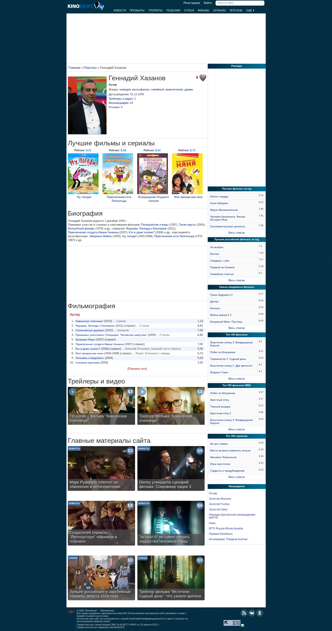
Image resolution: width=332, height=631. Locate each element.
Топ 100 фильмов (236, 334)
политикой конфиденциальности (147, 618)
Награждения (237, 486)
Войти (208, 2)
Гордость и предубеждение (227, 470)
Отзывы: (115, 107)
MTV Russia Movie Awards (226, 528)
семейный (157, 89)
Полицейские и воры (154, 224)
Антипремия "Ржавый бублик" (228, 539)
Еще (249, 10)
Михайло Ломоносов (223, 457)
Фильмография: (121, 102)
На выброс (217, 247)
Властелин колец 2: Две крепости (231, 365)
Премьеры (137, 10)
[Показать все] (137, 368)
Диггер (214, 301)
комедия (125, 89)
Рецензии (173, 10)
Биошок (215, 308)
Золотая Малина (220, 498)
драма (188, 89)
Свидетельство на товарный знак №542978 (100, 627)
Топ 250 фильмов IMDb (236, 385)
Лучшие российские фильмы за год (236, 239)
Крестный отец (219, 399)
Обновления (107, 610)
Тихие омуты (187, 224)
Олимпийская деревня (90, 330)
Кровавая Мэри (85, 339)
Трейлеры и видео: (122, 98)
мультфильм (140, 89)
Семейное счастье (222, 274)
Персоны (236, 10)
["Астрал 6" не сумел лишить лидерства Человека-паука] (171, 524)
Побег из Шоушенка (222, 352)
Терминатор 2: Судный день (228, 358)
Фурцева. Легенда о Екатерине (146, 228)
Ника (212, 523)
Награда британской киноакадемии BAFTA (232, 516)
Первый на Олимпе (222, 267)
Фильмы (203, 10)
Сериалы (219, 10)
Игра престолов (220, 463)
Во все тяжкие (219, 443)
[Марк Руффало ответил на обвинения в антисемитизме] (101, 469)
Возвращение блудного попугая (153, 198)
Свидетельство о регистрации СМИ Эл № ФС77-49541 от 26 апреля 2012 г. (118, 624)
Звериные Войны (100, 236)
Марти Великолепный (224, 209)
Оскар (213, 493)
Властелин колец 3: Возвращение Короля (231, 344)
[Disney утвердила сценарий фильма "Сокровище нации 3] (171, 469)
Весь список (236, 232)
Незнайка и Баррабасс (90, 357)
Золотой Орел (218, 509)
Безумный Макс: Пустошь (226, 321)
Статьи (189, 10)
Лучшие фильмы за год (236, 188)
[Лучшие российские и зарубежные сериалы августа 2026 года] (101, 578)
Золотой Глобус (219, 504)
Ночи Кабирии (219, 203)
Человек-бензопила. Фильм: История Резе (228, 218)
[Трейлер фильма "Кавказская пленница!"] (171, 406)
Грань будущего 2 (221, 294)
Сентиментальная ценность (227, 226)
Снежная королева (87, 362)
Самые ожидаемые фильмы (236, 287)
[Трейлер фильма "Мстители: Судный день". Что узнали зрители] (171, 578)
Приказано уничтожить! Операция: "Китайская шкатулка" (111, 334)
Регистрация (191, 2)
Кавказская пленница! (89, 321)
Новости (120, 10)
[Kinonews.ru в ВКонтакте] (252, 613)
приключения (174, 89)
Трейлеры (155, 10)
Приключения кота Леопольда (119, 198)
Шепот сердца (219, 196)
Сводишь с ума (219, 260)
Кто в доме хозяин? (141, 232)
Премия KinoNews (221, 533)
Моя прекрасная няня (188, 197)
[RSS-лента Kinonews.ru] (244, 613)
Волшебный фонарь (81, 228)
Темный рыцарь (220, 406)
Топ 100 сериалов (236, 436)
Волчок (214, 253)
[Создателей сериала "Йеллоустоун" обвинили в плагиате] (101, 524)
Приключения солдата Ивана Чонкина (93, 232)
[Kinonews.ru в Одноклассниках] (259, 613)
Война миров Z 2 (221, 314)
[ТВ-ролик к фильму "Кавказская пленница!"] (101, 406)
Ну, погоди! (84, 197)
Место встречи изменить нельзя (230, 450)
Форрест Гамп (219, 372)
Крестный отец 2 (220, 413)
